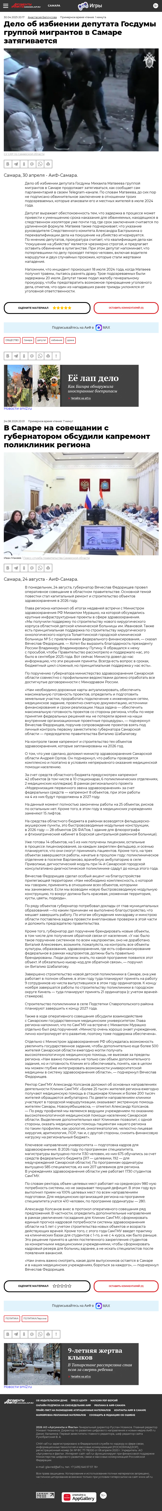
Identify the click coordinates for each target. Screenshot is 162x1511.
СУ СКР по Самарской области (24, 154)
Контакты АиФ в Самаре (130, 1410)
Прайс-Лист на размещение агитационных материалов (73, 1410)
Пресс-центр (79, 1400)
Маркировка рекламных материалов (61, 1415)
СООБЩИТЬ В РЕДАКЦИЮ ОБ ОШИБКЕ (112, 1415)
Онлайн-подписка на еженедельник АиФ (63, 1405)
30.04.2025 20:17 (14, 17)
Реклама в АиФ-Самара (109, 1405)
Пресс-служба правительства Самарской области (56, 558)
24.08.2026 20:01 (14, 421)
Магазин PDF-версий (103, 1400)
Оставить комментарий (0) (126, 308)
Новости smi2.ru (18, 408)
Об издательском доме (52, 1400)
